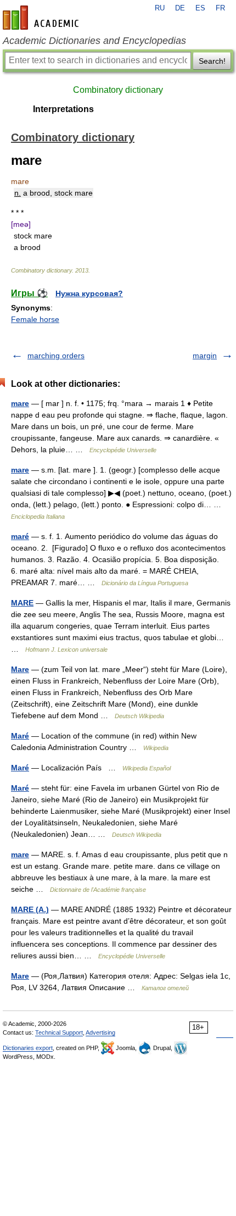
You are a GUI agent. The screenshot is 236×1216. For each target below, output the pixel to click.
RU (160, 8)
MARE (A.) (30, 909)
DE (180, 8)
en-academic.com (42, 17)
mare (20, 403)
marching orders (56, 355)
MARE (22, 602)
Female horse (35, 319)
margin (205, 355)
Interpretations (63, 109)
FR (220, 8)
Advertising (100, 1032)
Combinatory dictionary (118, 90)
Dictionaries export (28, 1048)
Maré (20, 735)
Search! (212, 61)
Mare (20, 669)
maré (20, 536)
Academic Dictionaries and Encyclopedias (94, 40)
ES (200, 8)
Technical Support (59, 1032)
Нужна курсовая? (89, 293)
